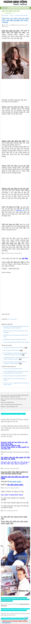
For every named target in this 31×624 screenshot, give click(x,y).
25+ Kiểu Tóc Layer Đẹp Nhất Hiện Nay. (13, 368)
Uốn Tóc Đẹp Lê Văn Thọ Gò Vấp (11, 350)
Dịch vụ (12, 15)
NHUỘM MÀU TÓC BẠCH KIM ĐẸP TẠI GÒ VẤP (15, 339)
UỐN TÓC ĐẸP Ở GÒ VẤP (11, 11)
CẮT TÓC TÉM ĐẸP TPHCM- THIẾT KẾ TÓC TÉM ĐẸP (16, 342)
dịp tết (24, 210)
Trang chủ (5, 15)
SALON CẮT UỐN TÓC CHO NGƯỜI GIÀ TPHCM (15, 376)
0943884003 (14, 622)
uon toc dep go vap (11, 319)
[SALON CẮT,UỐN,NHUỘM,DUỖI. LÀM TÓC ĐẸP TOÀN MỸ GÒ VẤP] (15, 3)
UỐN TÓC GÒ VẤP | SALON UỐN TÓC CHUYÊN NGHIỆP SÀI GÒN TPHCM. (15, 20)
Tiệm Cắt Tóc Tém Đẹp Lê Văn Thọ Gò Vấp (14, 347)
